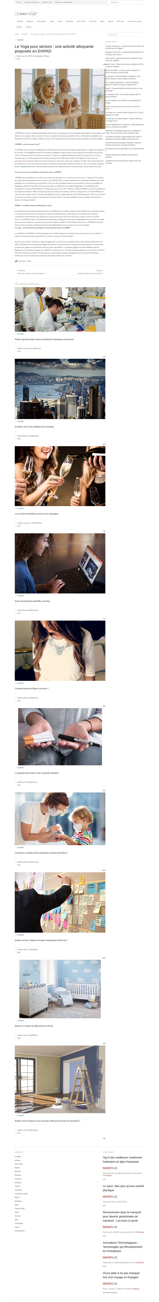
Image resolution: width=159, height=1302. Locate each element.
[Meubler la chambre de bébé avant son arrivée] (60, 961)
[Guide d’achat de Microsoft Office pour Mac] (60, 535)
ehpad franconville (28, 166)
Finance (17, 1186)
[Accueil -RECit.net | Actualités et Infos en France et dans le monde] (30, 11)
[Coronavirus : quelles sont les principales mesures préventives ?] (60, 794)
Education (69, 21)
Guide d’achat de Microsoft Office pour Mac (32, 601)
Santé (52, 21)
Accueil (18, 2)
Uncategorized (19, 1231)
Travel (60, 21)
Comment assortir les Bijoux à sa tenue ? (32, 689)
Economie (92, 21)
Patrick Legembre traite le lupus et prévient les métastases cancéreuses (44, 339)
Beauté (110, 21)
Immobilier (18, 1190)
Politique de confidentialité (63, 2)
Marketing (18, 1201)
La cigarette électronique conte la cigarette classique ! (37, 773)
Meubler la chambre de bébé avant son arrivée (34, 1026)
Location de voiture (135, 21)
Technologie (41, 21)
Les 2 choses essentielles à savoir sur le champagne (36, 514)
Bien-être (120, 21)
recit (18, 59)
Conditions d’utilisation (31, 2)
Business (30, 21)
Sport (16, 1220)
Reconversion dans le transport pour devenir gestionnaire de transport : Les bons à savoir (122, 1216)
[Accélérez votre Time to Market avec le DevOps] (60, 360)
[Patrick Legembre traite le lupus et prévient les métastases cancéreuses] (60, 288)
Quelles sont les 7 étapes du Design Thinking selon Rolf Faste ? (41, 940)
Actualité (20, 21)
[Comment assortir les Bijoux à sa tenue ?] (60, 622)
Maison (19, 27)
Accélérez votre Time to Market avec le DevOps (34, 427)
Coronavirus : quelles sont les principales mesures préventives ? (41, 853)
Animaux (18, 1160)
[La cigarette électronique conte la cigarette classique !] (60, 709)
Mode (102, 21)
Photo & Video (20, 1208)
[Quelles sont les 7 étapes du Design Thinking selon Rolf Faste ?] (60, 873)
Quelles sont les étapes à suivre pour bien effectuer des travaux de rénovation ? (47, 1121)
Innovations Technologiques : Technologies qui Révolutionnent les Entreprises (122, 1247)
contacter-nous (47, 2)
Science (29, 27)
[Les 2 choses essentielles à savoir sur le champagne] (60, 447)
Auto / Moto (81, 21)
